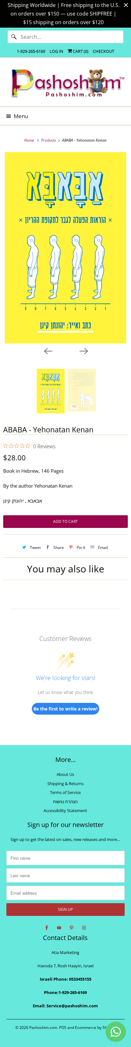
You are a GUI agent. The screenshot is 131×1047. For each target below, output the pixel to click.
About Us (65, 774)
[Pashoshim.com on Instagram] (84, 928)
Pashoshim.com (43, 1027)
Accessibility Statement (65, 810)
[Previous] (48, 350)
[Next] (83, 350)
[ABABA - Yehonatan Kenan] (65, 248)
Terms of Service (65, 792)
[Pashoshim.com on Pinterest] (71, 928)
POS (62, 1027)
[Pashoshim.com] (65, 84)
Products (49, 140)
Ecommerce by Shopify (95, 1027)
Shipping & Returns (65, 783)
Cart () (80, 51)
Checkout (103, 51)
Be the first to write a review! (65, 709)
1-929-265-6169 (31, 51)
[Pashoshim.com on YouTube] (59, 928)
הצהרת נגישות (65, 801)
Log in (56, 51)
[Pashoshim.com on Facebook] (47, 928)
